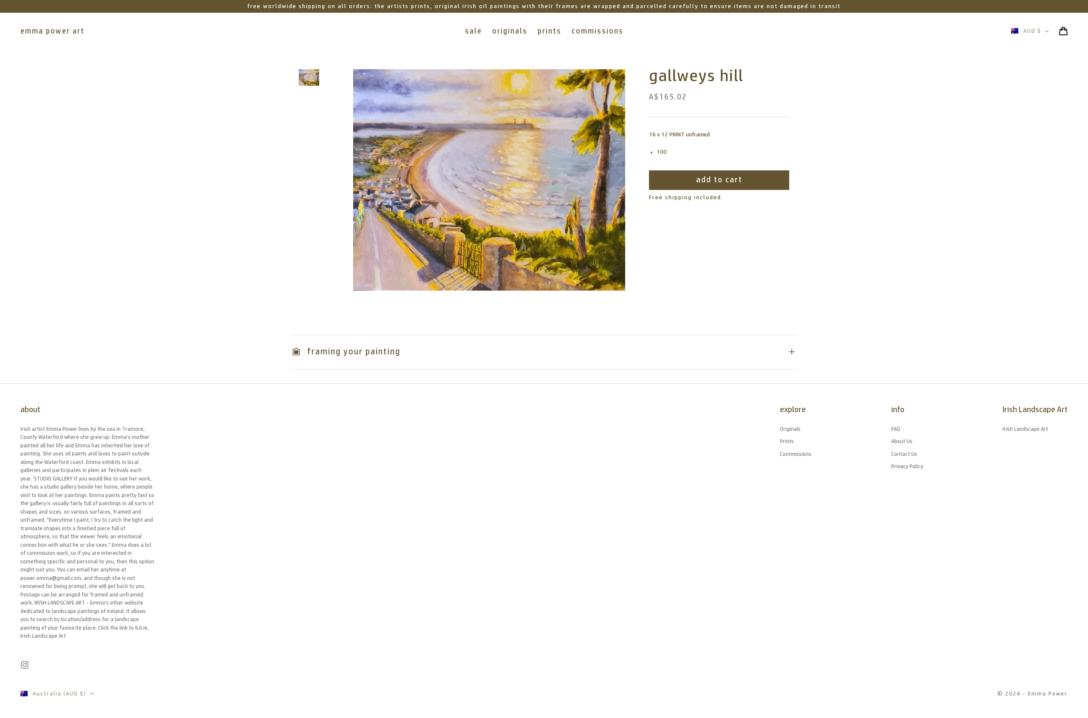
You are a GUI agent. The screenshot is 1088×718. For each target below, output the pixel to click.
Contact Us (904, 454)
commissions (597, 31)
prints (549, 31)
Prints (787, 441)
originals (509, 31)
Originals (790, 429)
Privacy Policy (907, 466)
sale (473, 31)
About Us (901, 441)
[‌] (309, 77)
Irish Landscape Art (1025, 429)
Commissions (795, 454)
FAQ (895, 429)
